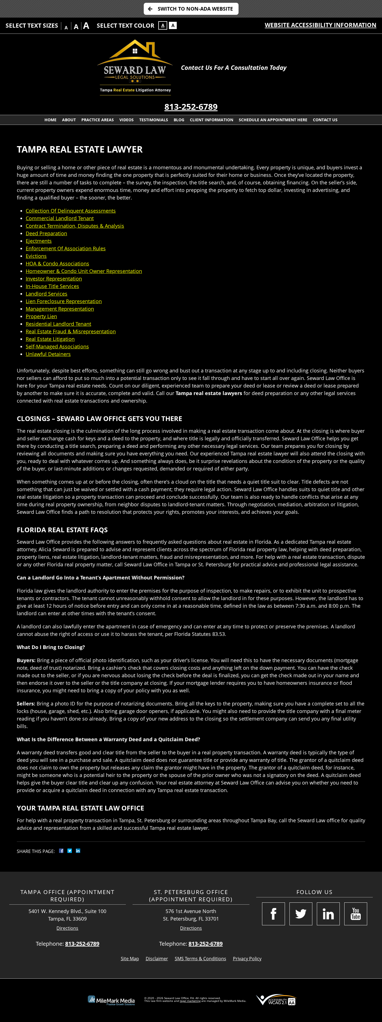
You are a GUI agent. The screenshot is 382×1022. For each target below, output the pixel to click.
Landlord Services (46, 293)
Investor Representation (54, 278)
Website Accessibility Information (320, 25)
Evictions (36, 256)
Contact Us (325, 119)
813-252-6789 (191, 106)
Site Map (130, 959)
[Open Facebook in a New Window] (273, 913)
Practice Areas (97, 119)
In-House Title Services (52, 286)
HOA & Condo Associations (57, 263)
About (69, 119)
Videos (126, 119)
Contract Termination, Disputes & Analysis (75, 225)
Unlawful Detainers (48, 354)
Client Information (211, 119)
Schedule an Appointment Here (273, 119)
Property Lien (41, 316)
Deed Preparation (46, 233)
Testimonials (153, 119)
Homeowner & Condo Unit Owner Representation (84, 271)
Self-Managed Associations (57, 346)
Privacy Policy (247, 959)
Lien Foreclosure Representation (64, 301)
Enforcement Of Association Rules (66, 248)
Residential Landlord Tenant (58, 323)
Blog (179, 119)
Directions (67, 928)
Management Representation (60, 308)
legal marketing (190, 1001)
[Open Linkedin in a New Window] (328, 913)
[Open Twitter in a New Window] (300, 913)
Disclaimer (157, 959)
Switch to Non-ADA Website (195, 8)
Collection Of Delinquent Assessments (71, 210)
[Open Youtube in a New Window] (355, 913)
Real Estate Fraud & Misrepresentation (71, 331)
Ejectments (39, 240)
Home (50, 119)
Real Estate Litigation (50, 339)
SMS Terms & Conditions (200, 959)
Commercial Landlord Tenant (60, 218)
